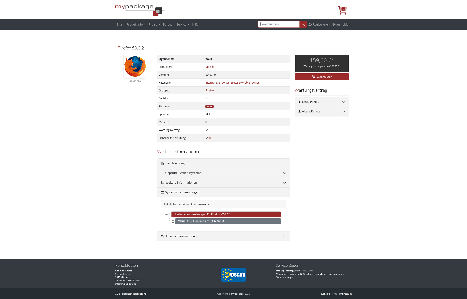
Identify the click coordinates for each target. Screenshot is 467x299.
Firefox (209, 90)
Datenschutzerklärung (134, 293)
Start (120, 24)
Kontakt (325, 293)
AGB (117, 293)
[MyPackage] (140, 10)
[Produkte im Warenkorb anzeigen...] (345, 12)
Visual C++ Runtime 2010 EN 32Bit (201, 221)
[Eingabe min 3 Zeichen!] (303, 24)
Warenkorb (324, 77)
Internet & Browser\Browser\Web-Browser (232, 82)
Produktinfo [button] (135, 24)
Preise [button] (153, 24)
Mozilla (209, 66)
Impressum (345, 293)
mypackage (237, 293)
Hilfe (195, 24)
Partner (168, 24)
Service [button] (182, 24)
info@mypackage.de (125, 283)
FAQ (334, 293)
